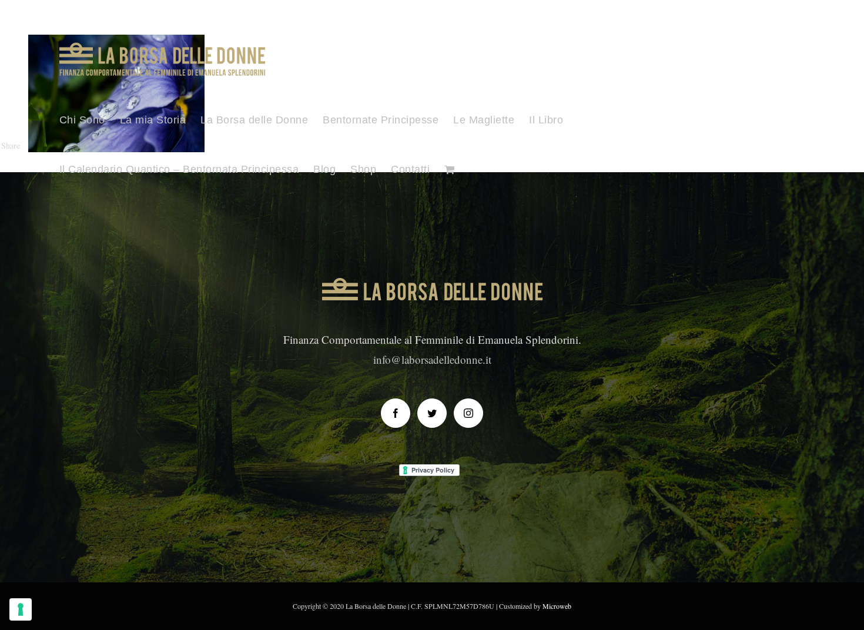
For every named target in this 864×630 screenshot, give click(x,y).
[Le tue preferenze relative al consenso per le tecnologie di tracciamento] (20, 609)
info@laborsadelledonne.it (432, 359)
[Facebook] (395, 413)
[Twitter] (432, 413)
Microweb (556, 606)
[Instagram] (468, 413)
